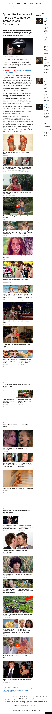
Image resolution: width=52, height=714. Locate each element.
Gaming (24, 3)
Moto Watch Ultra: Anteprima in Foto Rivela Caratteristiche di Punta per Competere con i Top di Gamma (47, 129)
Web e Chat (38, 3)
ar (8, 687)
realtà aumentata (12, 687)
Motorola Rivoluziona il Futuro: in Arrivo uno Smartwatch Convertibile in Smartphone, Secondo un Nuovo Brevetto (47, 67)
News (18, 3)
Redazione (22, 712)
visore (18, 687)
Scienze (33, 7)
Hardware (11, 3)
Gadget (31, 3)
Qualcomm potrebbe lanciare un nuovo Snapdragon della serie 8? (18, 688)
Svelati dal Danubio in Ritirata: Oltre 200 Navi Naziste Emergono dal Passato (46, 46)
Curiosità (11, 7)
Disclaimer (35, 712)
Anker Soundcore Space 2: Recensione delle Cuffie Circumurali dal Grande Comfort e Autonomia (46, 112)
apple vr (5, 687)
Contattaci (35, 705)
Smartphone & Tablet (22, 7)
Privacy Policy (29, 712)
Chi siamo (16, 712)
